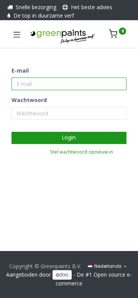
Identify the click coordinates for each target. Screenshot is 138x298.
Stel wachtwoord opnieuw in (81, 152)
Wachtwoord (29, 100)
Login (69, 137)
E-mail (20, 70)
